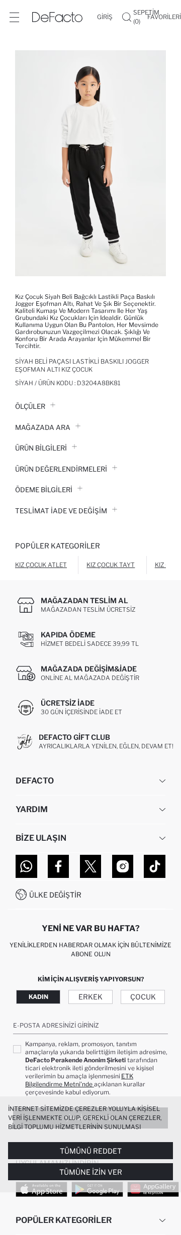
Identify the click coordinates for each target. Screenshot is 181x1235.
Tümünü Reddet (91, 1151)
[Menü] (14, 17)
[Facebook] (58, 866)
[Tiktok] (154, 866)
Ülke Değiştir (55, 894)
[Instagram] (123, 866)
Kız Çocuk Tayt (110, 565)
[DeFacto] (57, 17)
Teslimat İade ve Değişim (61, 511)
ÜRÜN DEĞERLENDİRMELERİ (61, 469)
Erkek (90, 996)
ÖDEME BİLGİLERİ (43, 490)
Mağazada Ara (42, 427)
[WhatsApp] (26, 866)
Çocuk (143, 996)
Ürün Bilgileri (41, 448)
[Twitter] (91, 866)
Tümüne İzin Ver (90, 1172)
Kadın (38, 996)
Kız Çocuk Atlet (41, 565)
